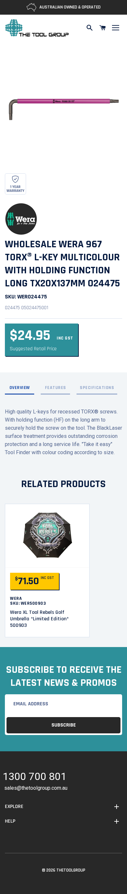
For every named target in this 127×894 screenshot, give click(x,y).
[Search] (89, 27)
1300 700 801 (34, 777)
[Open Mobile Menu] (115, 27)
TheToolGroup (70, 870)
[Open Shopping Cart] (102, 27)
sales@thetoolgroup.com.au (35, 788)
